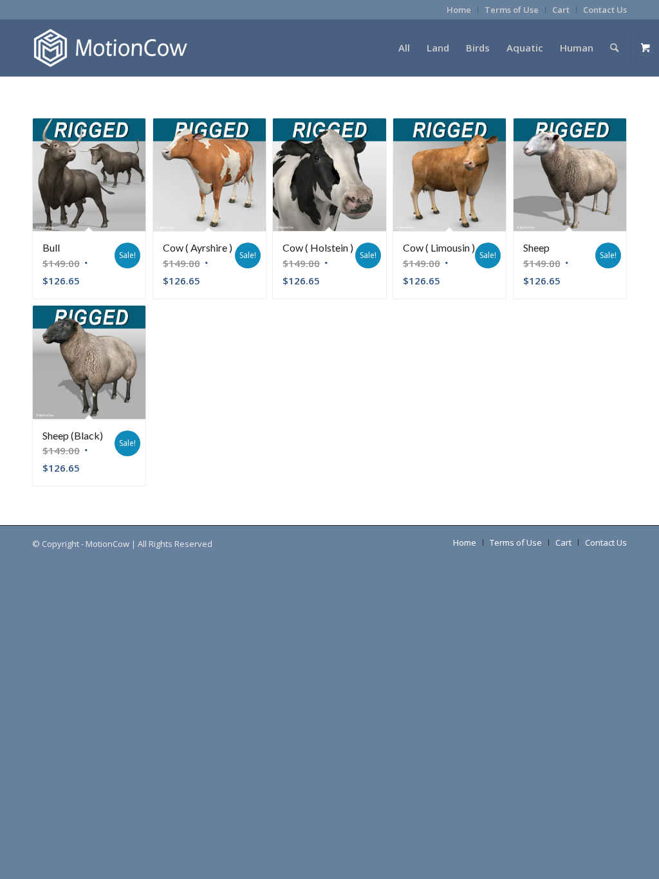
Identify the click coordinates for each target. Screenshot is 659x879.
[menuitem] (459, 10)
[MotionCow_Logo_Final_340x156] (110, 48)
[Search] (614, 48)
